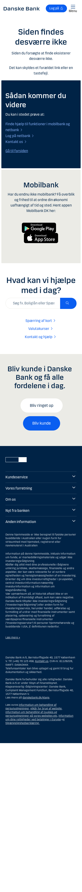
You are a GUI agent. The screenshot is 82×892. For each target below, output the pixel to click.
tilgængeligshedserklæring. (22, 723)
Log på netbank (17, 136)
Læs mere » (12, 637)
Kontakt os (14, 142)
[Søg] (68, 303)
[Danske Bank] (22, 8)
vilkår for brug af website (46, 708)
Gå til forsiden (16, 151)
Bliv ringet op (41, 405)
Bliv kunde (41, 423)
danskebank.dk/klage (36, 697)
